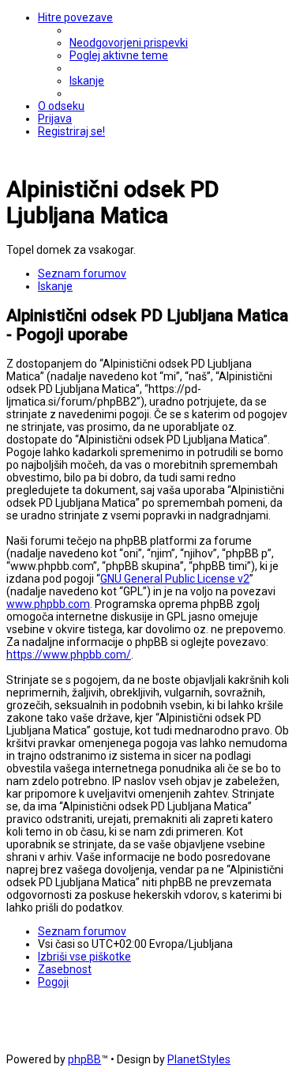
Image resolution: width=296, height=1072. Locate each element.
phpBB (84, 1059)
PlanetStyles (198, 1059)
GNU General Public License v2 (174, 578)
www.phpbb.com (48, 604)
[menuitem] (128, 42)
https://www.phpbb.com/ (68, 654)
